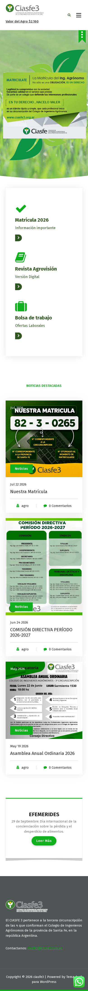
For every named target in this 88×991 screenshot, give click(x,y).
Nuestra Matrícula (28, 491)
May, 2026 (17, 669)
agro (25, 506)
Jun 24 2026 (19, 622)
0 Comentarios (60, 506)
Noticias (21, 469)
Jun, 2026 (17, 525)
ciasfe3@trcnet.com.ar (45, 948)
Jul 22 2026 (18, 484)
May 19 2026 (19, 746)
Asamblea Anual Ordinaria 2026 (42, 753)
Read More (23, 238)
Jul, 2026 (16, 408)
